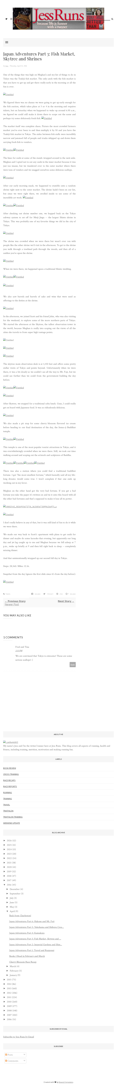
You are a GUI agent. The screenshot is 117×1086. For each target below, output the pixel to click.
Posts (10, 1054)
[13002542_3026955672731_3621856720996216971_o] (30, 506)
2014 (9, 984)
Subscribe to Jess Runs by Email (18, 1036)
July (11, 898)
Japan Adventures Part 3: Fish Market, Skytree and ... (35, 938)
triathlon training (13, 817)
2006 (9, 1019)
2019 (9, 871)
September (15, 893)
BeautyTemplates (66, 1082)
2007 (9, 1015)
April (12, 911)
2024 (9, 849)
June (12, 902)
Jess (6, 66)
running (7, 792)
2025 (9, 845)
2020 (9, 867)
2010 (9, 1001)
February (14, 970)
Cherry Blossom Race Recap (22, 962)
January (13, 975)
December (15, 889)
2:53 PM (18, 650)
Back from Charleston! (20, 915)
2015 (9, 979)
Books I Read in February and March (27, 956)
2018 (9, 876)
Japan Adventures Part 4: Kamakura (26, 933)
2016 (9, 884)
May (12, 907)
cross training (11, 774)
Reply (73, 665)
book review (9, 768)
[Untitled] (8, 94)
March (13, 966)
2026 (9, 840)
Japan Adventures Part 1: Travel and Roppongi (31, 950)
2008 (9, 1010)
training (7, 798)
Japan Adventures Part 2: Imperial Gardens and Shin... (35, 944)
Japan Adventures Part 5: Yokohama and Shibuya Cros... (36, 927)
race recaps (9, 780)
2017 (9, 880)
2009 (9, 1006)
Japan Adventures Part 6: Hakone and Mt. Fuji (31, 921)
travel (6, 804)
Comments (12, 1061)
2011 (9, 997)
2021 (9, 862)
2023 (9, 853)
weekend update (11, 823)
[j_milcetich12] (10, 742)
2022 (9, 858)
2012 (9, 993)
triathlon (8, 810)
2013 (9, 988)
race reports (10, 786)
